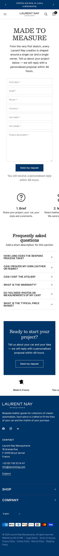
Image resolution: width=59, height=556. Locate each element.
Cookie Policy (23, 541)
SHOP (6, 489)
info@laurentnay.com (13, 466)
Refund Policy (37, 541)
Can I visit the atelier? (20, 276)
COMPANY (10, 500)
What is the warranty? (20, 284)
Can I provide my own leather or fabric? (25, 267)
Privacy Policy (8, 541)
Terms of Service (47, 538)
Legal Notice (32, 538)
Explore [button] (6, 473)
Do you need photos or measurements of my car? (22, 294)
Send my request (29, 167)
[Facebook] (5, 428)
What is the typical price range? (21, 304)
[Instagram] (13, 428)
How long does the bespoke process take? (23, 257)
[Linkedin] (20, 428)
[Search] (45, 14)
